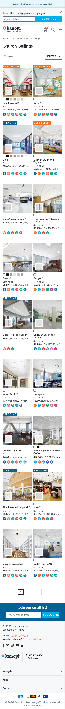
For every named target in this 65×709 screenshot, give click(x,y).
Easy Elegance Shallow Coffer (46, 452)
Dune (37, 103)
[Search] (53, 30)
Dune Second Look (15, 219)
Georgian (39, 394)
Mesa (37, 507)
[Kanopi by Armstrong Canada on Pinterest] (7, 645)
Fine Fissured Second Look (46, 220)
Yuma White (10, 394)
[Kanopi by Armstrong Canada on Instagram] (12, 645)
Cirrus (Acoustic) (13, 564)
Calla (6, 160)
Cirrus (7, 278)
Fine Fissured (11, 103)
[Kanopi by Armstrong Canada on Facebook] (4, 645)
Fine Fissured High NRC (17, 507)
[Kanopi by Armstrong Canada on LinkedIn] (22, 645)
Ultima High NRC (13, 450)
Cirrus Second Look (15, 335)
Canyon (38, 278)
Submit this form (32, 639)
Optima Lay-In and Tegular (44, 336)
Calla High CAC (42, 564)
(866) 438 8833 (19, 636)
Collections (16, 38)
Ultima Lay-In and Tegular (43, 161)
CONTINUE (48, 19)
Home (5, 38)
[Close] (61, 12)
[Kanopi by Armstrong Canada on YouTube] (17, 645)
